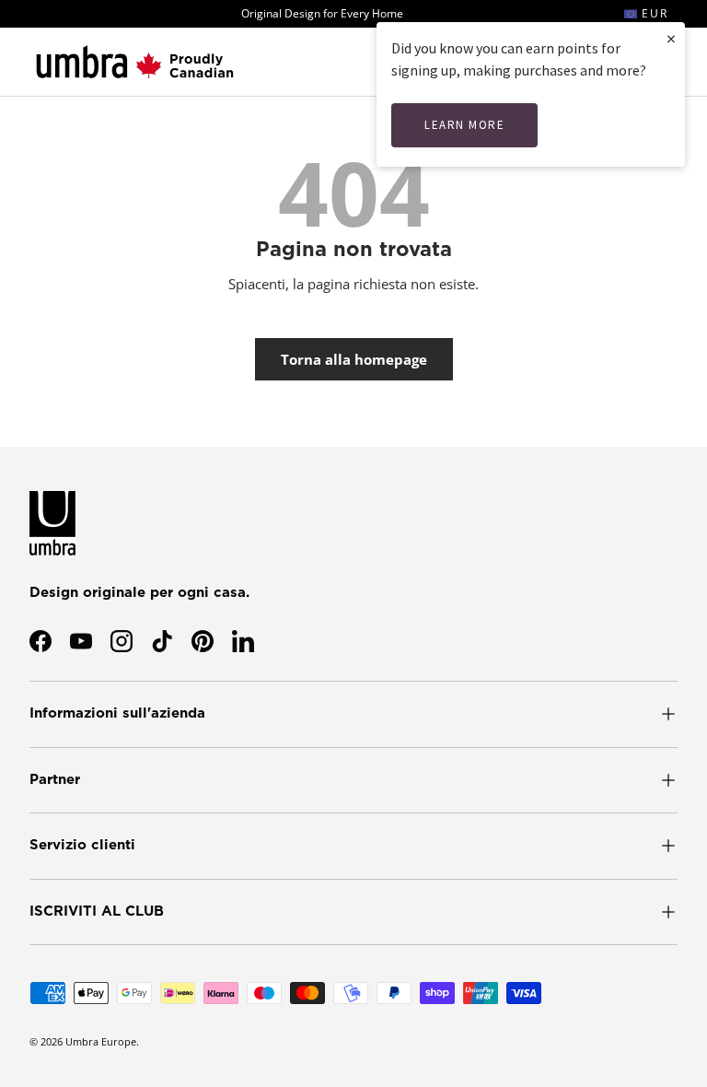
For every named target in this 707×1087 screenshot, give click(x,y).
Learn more (464, 125)
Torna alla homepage (354, 359)
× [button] (671, 38)
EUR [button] (652, 13)
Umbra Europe (100, 1041)
